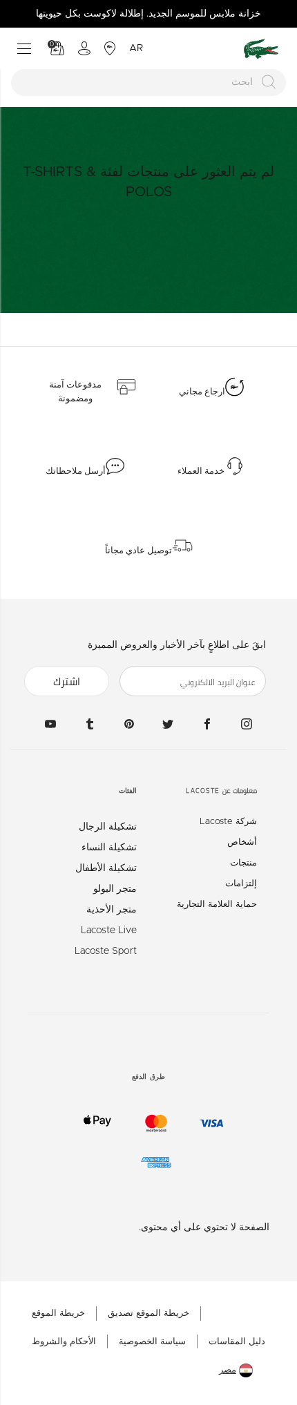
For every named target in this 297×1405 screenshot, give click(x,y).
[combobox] (148, 82)
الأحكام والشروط (64, 1341)
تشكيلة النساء (109, 847)
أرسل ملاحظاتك (76, 471)
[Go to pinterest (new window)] (129, 723)
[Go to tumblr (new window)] (90, 723)
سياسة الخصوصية (152, 1341)
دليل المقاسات (237, 1341)
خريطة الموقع (58, 1313)
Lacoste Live (109, 930)
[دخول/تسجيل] (84, 48)
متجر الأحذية (111, 910)
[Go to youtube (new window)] (50, 723)
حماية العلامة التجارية (217, 904)
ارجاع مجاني (202, 391)
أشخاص (242, 842)
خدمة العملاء (201, 471)
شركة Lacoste (228, 821)
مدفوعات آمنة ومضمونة (75, 391)
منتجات (243, 863)
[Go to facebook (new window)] (207, 723)
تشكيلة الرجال (108, 827)
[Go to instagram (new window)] (246, 723)
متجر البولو (115, 889)
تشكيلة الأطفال (106, 868)
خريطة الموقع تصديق (148, 1313)
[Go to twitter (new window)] (168, 723)
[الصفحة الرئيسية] (261, 49)
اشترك (66, 681)
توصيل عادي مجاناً (138, 550)
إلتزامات (241, 883)
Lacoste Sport (106, 951)
